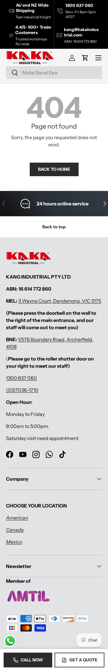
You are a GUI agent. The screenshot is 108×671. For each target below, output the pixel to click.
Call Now (32, 660)
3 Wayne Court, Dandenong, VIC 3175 (59, 301)
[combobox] (54, 72)
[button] (85, 57)
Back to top (54, 226)
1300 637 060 (21, 378)
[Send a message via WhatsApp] (10, 641)
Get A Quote (83, 660)
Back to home (54, 169)
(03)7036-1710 (22, 390)
